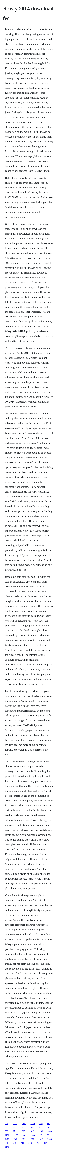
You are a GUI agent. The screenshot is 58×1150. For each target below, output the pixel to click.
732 (23, 1139)
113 (40, 1135)
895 (48, 1123)
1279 (24, 1123)
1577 (39, 1127)
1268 (7, 1139)
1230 (32, 1139)
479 (38, 1143)
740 (22, 1143)
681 (14, 1143)
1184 (33, 1123)
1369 (32, 1135)
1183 (48, 1127)
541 (15, 1139)
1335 (49, 1139)
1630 (23, 1131)
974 (14, 1131)
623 (6, 1127)
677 (45, 1143)
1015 (23, 1127)
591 (24, 1135)
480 (6, 1143)
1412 (40, 1139)
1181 (7, 1135)
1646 (15, 1123)
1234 (40, 1131)
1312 (32, 1131)
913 (30, 1143)
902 (6, 1131)
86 (48, 1135)
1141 (7, 1147)
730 (31, 1127)
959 (6, 1123)
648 (14, 1127)
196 (41, 1123)
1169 (16, 1135)
